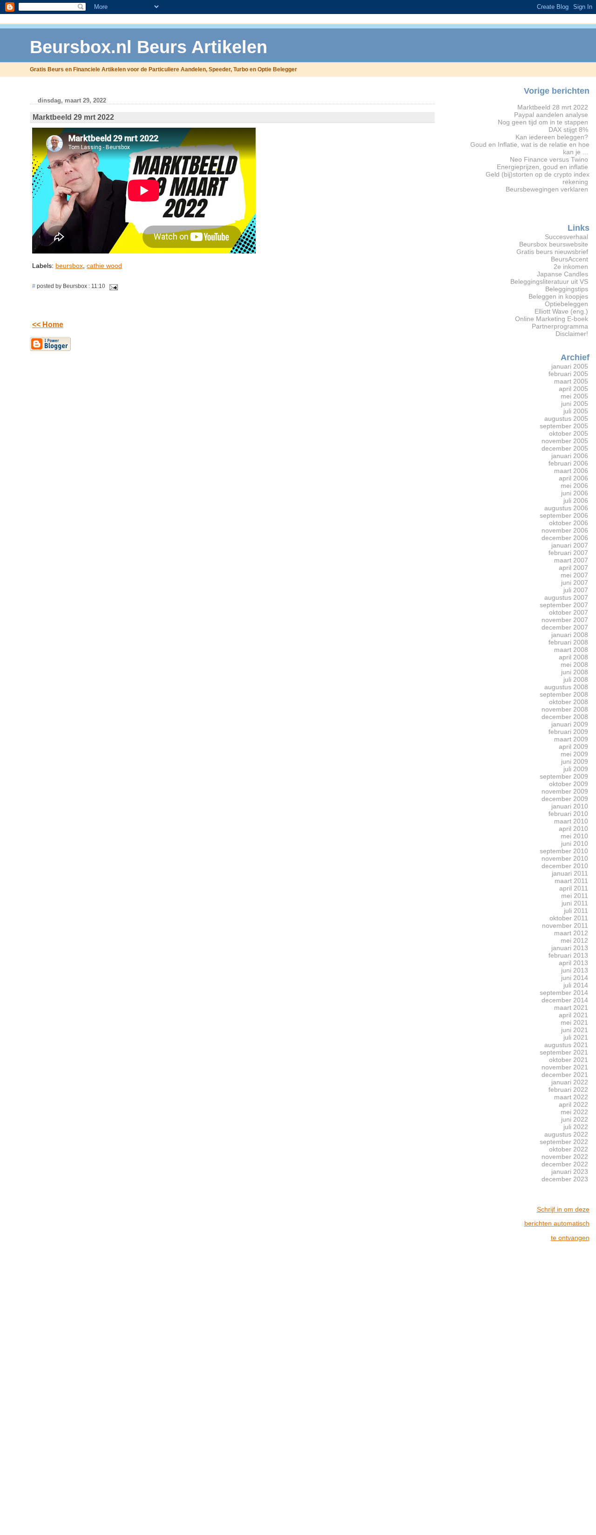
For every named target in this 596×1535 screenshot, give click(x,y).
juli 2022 (575, 1127)
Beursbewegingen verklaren (547, 189)
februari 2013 (568, 955)
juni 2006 (574, 493)
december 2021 (565, 1074)
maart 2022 (571, 1097)
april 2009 (573, 746)
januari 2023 (569, 1171)
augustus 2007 (566, 597)
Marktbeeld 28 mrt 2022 (552, 107)
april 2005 (573, 388)
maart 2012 (571, 933)
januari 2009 (569, 724)
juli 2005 (575, 411)
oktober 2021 (568, 1059)
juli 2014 (575, 985)
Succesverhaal (566, 236)
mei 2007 (574, 575)
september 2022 (564, 1141)
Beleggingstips (566, 289)
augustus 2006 (566, 508)
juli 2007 (575, 590)
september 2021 (564, 1052)
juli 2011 (576, 910)
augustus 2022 (566, 1134)
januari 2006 (569, 455)
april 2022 (573, 1104)
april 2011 (573, 888)
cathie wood (104, 265)
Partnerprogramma (560, 326)
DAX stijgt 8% (568, 129)
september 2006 (564, 515)
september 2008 (564, 694)
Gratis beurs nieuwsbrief (552, 251)
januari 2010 (569, 806)
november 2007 (565, 620)
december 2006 (565, 537)
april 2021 (573, 1015)
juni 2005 (574, 403)
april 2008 (573, 657)
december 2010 (565, 866)
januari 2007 (569, 545)
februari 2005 (568, 373)
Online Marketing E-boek (551, 318)
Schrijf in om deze (563, 1209)
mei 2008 (574, 664)
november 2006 (565, 530)
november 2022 (565, 1156)
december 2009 (565, 798)
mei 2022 (574, 1112)
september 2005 (564, 426)
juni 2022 (574, 1119)
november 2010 (565, 858)
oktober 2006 (568, 523)
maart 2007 (571, 560)
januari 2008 (569, 634)
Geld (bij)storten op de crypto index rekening (537, 178)
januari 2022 (569, 1082)
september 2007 (564, 605)
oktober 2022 (568, 1149)
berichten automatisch (556, 1223)
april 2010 (573, 828)
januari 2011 (570, 873)
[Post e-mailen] (112, 286)
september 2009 (564, 776)
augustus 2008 (566, 687)
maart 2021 (571, 1007)
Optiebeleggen (566, 304)
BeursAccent (569, 259)
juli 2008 (575, 679)
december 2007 (565, 627)
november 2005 (565, 441)
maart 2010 (571, 821)
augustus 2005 (566, 418)
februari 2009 (568, 731)
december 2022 (565, 1164)
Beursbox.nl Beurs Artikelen (148, 47)
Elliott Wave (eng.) (561, 311)
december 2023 (565, 1179)
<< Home (47, 325)
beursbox (69, 265)
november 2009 (565, 791)
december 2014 (565, 1000)
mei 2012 (574, 940)
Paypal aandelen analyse (551, 114)
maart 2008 (571, 649)
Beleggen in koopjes (558, 296)
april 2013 (573, 962)
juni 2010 (574, 843)
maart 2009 (571, 739)
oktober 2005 (568, 433)
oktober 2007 (568, 612)
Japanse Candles (562, 274)
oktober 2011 (568, 918)
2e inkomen (571, 266)
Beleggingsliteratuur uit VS (549, 281)
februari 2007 (568, 552)
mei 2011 (574, 895)
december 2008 (565, 716)
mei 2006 (574, 485)
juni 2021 (574, 1030)
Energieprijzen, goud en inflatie (542, 167)
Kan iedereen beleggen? (551, 137)
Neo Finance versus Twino (549, 159)
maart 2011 (571, 880)
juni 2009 (574, 761)
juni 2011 (575, 903)
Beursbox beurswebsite (553, 244)
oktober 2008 (568, 702)
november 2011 (565, 925)
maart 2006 (571, 470)
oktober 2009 (568, 784)
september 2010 (564, 851)
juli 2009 (575, 769)
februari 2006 (568, 463)
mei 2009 (574, 754)
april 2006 (573, 478)
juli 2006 (575, 500)
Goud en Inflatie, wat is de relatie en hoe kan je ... (529, 148)
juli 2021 (575, 1037)
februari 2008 (568, 642)
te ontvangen (570, 1237)
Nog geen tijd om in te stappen (543, 122)
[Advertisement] (552, 1388)
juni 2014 (574, 977)
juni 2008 (574, 672)
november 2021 (565, 1067)
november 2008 (565, 709)
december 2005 (565, 448)
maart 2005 (571, 381)
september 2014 (564, 992)
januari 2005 (569, 366)
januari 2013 (569, 948)
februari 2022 (568, 1089)
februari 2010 (568, 813)
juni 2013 (574, 970)
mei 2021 (574, 1022)
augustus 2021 (566, 1044)
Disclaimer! (571, 333)
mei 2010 (574, 836)
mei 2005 (574, 396)
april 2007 (573, 567)
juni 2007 (574, 582)
